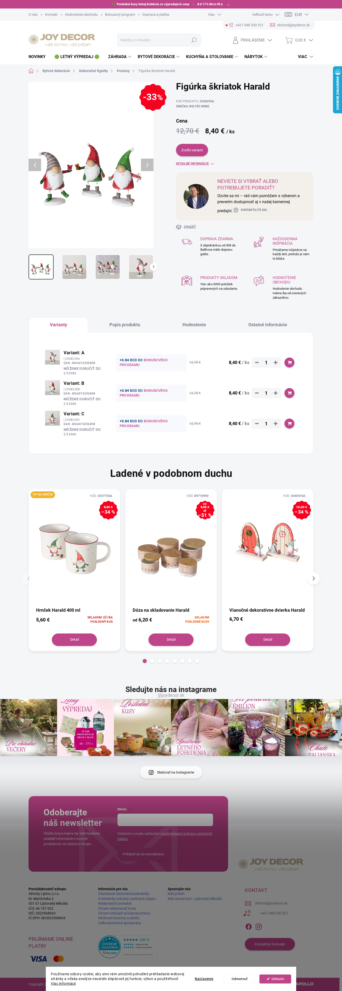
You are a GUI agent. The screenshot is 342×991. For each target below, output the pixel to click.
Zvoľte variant (192, 150)
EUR (298, 14)
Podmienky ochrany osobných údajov (127, 899)
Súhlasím (277, 978)
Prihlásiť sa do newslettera (143, 854)
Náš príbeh (176, 894)
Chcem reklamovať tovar (117, 908)
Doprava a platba (155, 15)
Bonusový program (120, 15)
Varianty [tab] (58, 324)
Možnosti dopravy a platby (118, 918)
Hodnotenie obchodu (81, 15)
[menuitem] (39, 56)
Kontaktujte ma (254, 210)
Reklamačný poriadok (115, 903)
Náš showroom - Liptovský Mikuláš (195, 899)
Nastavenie (204, 978)
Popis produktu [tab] (124, 324)
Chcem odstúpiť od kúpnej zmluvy (124, 913)
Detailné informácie (192, 163)
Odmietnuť (240, 978)
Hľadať (194, 40)
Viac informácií (63, 983)
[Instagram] (258, 925)
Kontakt (51, 15)
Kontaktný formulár (270, 944)
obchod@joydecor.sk (271, 903)
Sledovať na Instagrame (175, 772)
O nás (33, 15)
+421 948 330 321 (274, 913)
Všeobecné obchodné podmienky (123, 894)
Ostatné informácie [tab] (267, 324)
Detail (74, 639)
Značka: (192, 106)
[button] (144, 661)
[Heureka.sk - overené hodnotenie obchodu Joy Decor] (128, 946)
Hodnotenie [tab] (194, 324)
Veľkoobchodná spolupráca (119, 923)
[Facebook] (248, 925)
